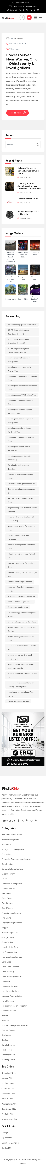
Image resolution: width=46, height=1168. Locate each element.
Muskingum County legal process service (21, 589)
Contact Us (7, 1148)
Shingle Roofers (8, 1045)
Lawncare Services (10, 986)
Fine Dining (6, 917)
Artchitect (6, 844)
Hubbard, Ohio (8, 1083)
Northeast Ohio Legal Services (20, 602)
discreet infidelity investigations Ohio (20, 500)
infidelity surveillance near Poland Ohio (21, 556)
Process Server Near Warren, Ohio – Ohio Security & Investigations (21, 61)
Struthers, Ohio (8, 1093)
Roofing (5, 1040)
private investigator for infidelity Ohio (21, 638)
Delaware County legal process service (20, 476)
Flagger (5, 927)
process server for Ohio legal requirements (20, 657)
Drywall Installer (9, 888)
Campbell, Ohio (8, 1088)
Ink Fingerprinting (9, 952)
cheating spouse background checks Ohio (22, 378)
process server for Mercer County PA (22, 648)
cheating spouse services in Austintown (19, 448)
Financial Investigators (11, 913)
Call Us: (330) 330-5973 (24, 2)
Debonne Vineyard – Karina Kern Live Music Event (28, 171)
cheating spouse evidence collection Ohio (22, 387)
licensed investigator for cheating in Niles (22, 574)
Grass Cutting (7, 942)
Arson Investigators (10, 839)
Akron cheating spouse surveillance (22, 324)
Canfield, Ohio (8, 1114)
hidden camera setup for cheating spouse (21, 528)
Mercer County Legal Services (20, 582)
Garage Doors (8, 937)
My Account (7, 1137)
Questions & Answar (10, 1142)
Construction (7, 864)
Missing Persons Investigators (14, 1005)
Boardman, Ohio (9, 1109)
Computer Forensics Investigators (16, 859)
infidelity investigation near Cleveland (19, 537)
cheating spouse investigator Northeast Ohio (19, 430)
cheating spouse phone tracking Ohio (21, 439)
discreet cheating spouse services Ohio (21, 491)
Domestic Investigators (12, 883)
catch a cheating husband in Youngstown (19, 360)
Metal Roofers (8, 1001)
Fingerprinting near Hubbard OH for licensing (22, 509)
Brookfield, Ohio (9, 1073)
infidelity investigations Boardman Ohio (21, 546)
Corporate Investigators (12, 869)
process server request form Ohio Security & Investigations (22, 685)
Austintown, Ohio (9, 1119)
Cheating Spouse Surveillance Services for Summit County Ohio (29, 186)
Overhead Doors (9, 1010)
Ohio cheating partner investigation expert (22, 614)
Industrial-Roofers (10, 947)
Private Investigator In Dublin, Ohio (28, 213)
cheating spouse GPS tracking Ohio (22, 395)
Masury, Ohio (7, 1078)
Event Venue (7, 908)
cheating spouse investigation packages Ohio (20, 411)
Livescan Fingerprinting (12, 996)
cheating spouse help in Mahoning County (21, 402)
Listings (5, 1132)
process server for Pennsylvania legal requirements (21, 666)
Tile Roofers (7, 1049)
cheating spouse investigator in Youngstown (20, 421)
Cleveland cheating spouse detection (18, 467)
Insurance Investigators (12, 957)
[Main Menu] (41, 17)
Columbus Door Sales (28, 198)
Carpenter (6, 854)
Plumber (5, 1020)
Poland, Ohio (7, 1098)
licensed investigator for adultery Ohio (21, 565)
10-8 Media (18, 38)
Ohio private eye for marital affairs (22, 622)
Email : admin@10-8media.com (25, 6)
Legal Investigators (10, 991)
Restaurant (6, 1035)
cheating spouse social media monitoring (19, 458)
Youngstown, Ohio (10, 1104)
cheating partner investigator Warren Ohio (20, 369)
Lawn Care (6, 961)
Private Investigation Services (15, 1025)
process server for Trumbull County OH (22, 675)
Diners (4, 878)
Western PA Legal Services (18, 701)
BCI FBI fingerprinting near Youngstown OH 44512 (18, 350)
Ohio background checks (18, 607)
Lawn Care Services (10, 966)
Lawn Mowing (8, 971)
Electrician (6, 893)
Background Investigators (13, 849)
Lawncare (6, 981)
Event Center (7, 903)
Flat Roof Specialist (10, 932)
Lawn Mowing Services (12, 976)
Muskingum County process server (22, 596)
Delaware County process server (21, 483)
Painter (5, 1015)
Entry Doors (7, 898)
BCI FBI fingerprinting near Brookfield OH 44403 (18, 341)
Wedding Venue (8, 1059)
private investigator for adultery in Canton (22, 629)
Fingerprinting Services (12, 922)
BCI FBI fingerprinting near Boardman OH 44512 (18, 332)
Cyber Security (8, 873)
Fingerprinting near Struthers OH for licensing (21, 519)
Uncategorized (8, 1054)
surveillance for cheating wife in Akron (20, 694)
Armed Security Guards (12, 834)
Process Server (8, 1030)
